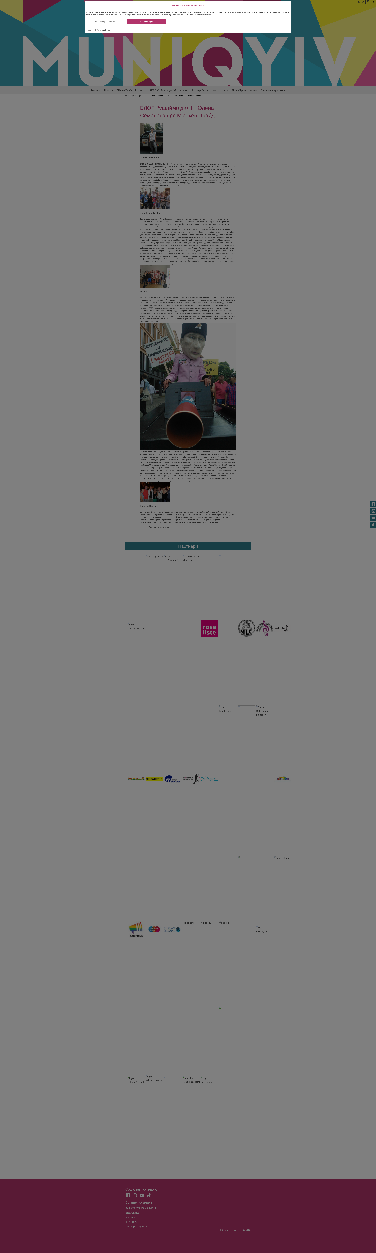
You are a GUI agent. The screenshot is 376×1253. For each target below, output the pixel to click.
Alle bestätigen (146, 21)
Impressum (90, 30)
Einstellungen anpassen (105, 21)
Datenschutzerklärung (103, 30)
